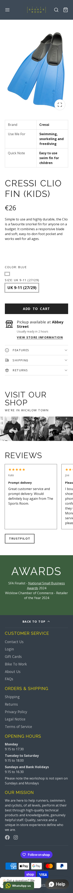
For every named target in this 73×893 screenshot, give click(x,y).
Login (9, 649)
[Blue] (7, 272)
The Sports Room (42, 885)
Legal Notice (15, 719)
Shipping (12, 696)
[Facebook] (7, 837)
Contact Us (14, 641)
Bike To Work (16, 664)
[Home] (36, 10)
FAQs (9, 678)
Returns (11, 704)
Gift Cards (13, 656)
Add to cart (36, 309)
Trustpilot (19, 538)
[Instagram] (16, 837)
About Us (12, 671)
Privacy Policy (16, 711)
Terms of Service (18, 726)
